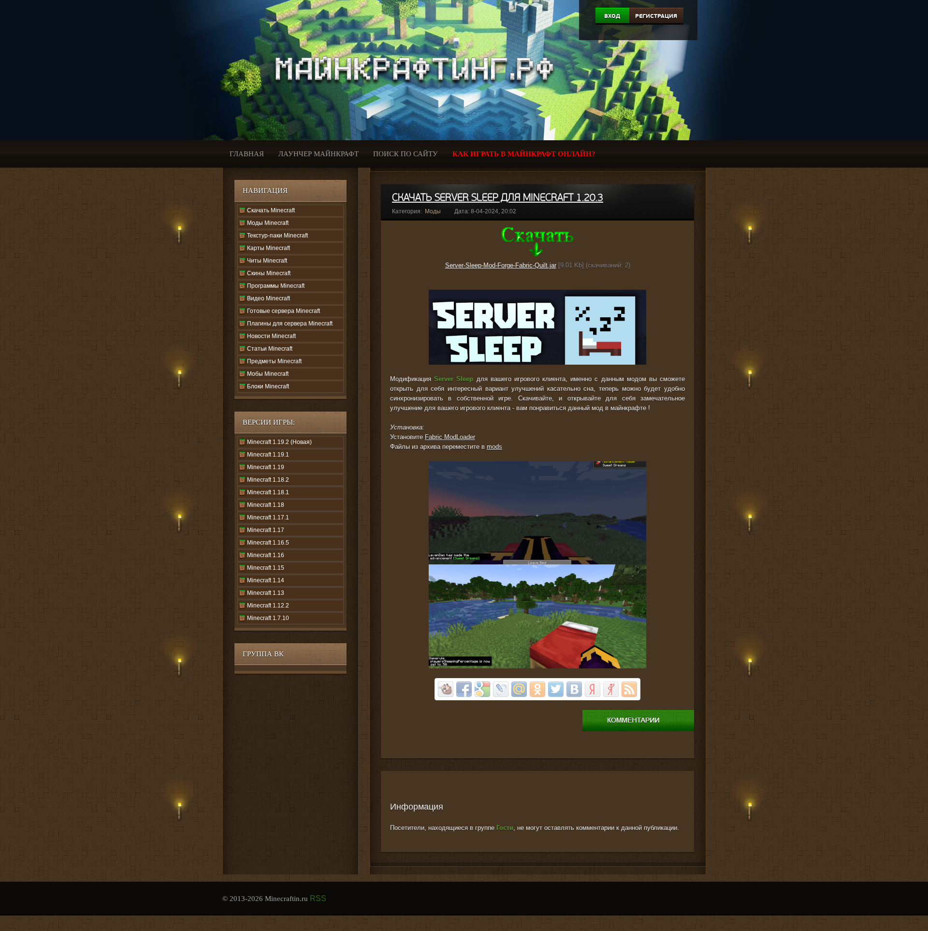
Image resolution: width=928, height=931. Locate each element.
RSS (318, 898)
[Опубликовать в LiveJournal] (500, 689)
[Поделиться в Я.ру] (611, 689)
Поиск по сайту (405, 154)
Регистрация (656, 16)
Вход (612, 16)
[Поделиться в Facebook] (464, 689)
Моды (433, 211)
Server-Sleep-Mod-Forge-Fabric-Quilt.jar (500, 265)
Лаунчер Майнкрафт (318, 154)
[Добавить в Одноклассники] (537, 689)
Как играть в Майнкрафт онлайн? (523, 154)
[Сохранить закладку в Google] (482, 689)
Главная (247, 154)
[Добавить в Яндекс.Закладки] (592, 689)
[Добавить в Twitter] (556, 689)
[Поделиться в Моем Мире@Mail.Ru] (519, 689)
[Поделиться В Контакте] (574, 689)
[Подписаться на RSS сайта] (629, 689)
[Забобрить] (445, 689)
